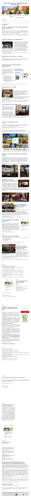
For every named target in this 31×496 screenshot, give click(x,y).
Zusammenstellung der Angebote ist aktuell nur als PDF (9, 34)
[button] (4, 10)
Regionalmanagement (25, 59)
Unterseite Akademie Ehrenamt (13, 31)
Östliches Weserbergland (8, 81)
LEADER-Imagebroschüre (8, 477)
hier (2, 335)
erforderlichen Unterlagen (17, 60)
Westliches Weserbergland (8, 82)
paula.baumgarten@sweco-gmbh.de (6, 489)
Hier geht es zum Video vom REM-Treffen (7, 259)
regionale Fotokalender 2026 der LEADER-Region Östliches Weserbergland (12, 124)
